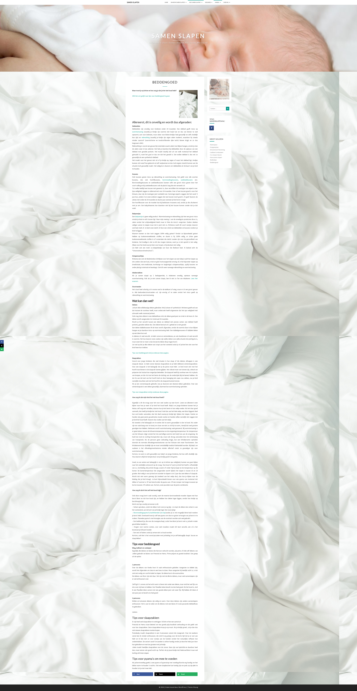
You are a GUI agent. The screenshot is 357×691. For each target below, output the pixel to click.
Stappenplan (214, 147)
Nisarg (195, 687)
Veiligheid (208, 2)
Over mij (226, 2)
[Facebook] (211, 128)
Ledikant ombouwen (216, 152)
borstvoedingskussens (170, 180)
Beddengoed (214, 162)
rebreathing (146, 137)
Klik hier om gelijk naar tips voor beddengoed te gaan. (151, 96)
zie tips (163, 513)
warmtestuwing (138, 132)
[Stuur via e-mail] (2, 349)
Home (166, 2)
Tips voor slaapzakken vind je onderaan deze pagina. (150, 392)
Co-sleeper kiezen (216, 155)
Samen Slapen (133, 2)
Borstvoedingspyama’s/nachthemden (147, 513)
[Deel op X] (2, 345)
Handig (217, 2)
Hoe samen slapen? (195, 2)
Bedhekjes (213, 160)
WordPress (182, 687)
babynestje (139, 216)
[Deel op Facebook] (2, 342)
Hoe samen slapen (216, 157)
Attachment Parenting (217, 150)
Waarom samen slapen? (178, 2)
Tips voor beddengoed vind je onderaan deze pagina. (150, 353)
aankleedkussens (188, 180)
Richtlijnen (213, 145)
